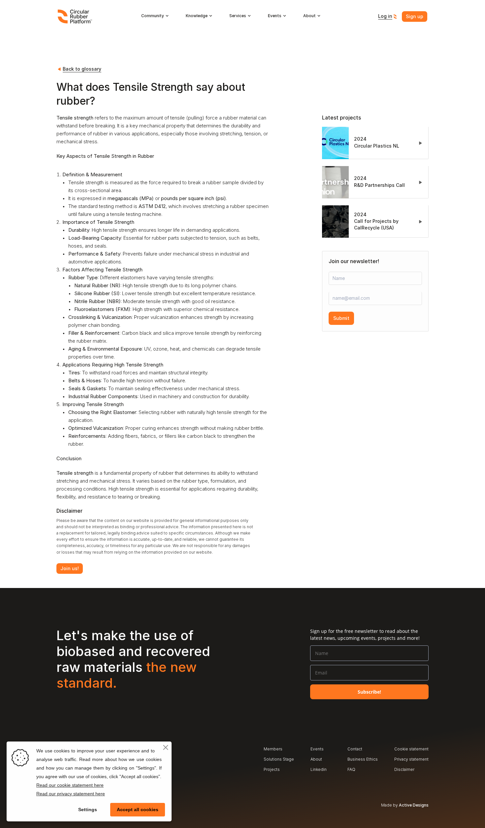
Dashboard (320, 779)
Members (273, 748)
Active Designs (414, 805)
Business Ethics (362, 759)
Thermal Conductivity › (229, 584)
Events (317, 748)
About (316, 759)
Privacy (401, 759)
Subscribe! (369, 692)
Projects (272, 769)
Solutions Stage (279, 759)
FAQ (351, 769)
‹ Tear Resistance (75, 584)
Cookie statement (411, 748)
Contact (354, 748)
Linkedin (318, 769)
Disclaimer (404, 769)
